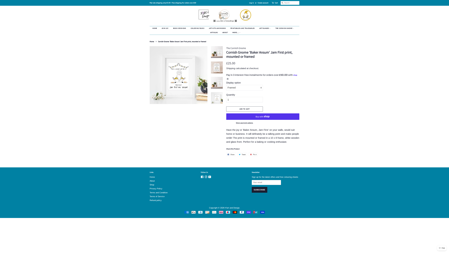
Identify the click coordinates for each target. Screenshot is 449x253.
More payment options (244, 123)
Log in (251, 3)
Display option (233, 82)
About (225, 32)
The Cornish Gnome (284, 28)
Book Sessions (179, 28)
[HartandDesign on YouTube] (209, 177)
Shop (152, 185)
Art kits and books (217, 28)
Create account (263, 3)
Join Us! (165, 28)
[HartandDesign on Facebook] (202, 177)
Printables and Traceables (242, 28)
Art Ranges (264, 28)
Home (154, 28)
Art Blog (214, 32)
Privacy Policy (156, 189)
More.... (235, 32)
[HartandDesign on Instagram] (206, 177)
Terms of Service (157, 196)
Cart (276, 3)
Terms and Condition (159, 193)
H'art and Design (232, 208)
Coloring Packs (197, 28)
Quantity (230, 94)
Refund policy (156, 200)
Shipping (230, 68)
